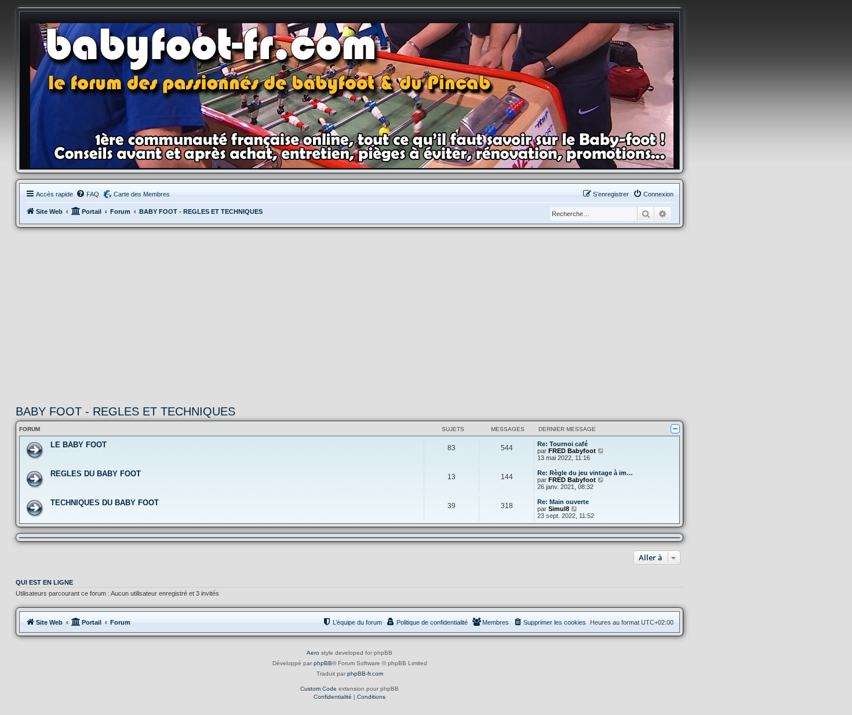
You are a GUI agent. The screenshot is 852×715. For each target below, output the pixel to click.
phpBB (323, 663)
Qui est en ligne (44, 582)
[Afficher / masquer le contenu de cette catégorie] (675, 428)
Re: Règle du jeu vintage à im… (585, 472)
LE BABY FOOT (78, 444)
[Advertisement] (349, 315)
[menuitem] (87, 194)
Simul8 (558, 508)
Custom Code (318, 688)
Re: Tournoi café (562, 443)
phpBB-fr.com (365, 673)
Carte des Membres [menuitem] (142, 194)
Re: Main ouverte (563, 501)
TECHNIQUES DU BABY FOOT (104, 502)
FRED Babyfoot (572, 450)
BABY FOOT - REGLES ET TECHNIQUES (125, 411)
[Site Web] (355, 93)
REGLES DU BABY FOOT (95, 473)
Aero (313, 653)
